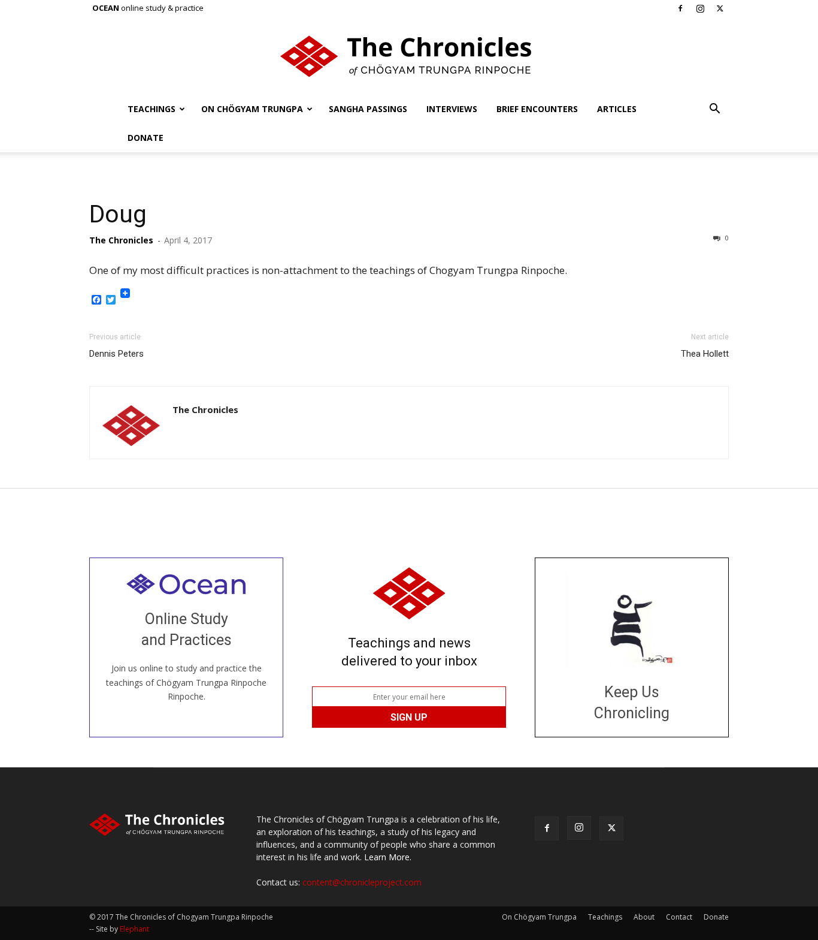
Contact (679, 917)
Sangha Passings (368, 109)
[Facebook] (680, 8)
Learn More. (387, 857)
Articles (617, 109)
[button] (714, 110)
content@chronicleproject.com (362, 882)
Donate (145, 137)
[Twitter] (720, 8)
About (644, 917)
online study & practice (148, 7)
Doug (118, 214)
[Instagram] (700, 8)
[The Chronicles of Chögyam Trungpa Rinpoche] (409, 56)
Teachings (151, 109)
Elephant (134, 929)
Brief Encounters (537, 109)
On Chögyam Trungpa (252, 109)
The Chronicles (121, 240)
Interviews (451, 109)
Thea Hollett (705, 353)
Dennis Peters (116, 353)
